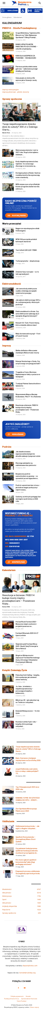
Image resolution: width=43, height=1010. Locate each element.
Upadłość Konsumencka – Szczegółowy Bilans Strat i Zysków (26, 839)
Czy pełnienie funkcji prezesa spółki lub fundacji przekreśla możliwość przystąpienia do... (27, 851)
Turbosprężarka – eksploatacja (27, 261)
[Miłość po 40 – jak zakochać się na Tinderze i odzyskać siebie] (8, 703)
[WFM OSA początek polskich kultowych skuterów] (8, 242)
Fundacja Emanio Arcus (11, 999)
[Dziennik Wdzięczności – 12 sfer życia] (8, 714)
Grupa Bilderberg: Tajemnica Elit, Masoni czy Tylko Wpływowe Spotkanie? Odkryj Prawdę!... (28, 35)
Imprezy (6, 345)
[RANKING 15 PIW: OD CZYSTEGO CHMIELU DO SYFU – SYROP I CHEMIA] (8, 801)
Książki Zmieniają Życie (14, 670)
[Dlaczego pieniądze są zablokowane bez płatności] (8, 466)
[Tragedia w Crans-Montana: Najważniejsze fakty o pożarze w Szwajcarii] (8, 375)
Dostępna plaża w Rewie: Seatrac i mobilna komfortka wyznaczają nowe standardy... (28, 175)
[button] (4, 3)
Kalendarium (8, 570)
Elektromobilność (11, 283)
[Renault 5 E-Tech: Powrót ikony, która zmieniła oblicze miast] (8, 326)
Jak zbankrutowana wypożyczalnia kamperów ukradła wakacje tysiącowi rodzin (28, 454)
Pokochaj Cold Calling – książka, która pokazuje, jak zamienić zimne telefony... (28, 677)
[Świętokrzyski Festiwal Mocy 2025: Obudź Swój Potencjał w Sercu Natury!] (8, 647)
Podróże (6, 446)
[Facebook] (18, 988)
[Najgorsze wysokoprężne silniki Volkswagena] (8, 231)
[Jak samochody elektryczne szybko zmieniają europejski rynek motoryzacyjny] (8, 291)
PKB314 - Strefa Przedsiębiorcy (19, 28)
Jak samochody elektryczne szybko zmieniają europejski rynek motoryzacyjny (26, 291)
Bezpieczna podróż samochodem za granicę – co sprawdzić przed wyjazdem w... (27, 476)
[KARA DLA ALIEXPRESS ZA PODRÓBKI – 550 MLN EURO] (8, 58)
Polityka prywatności (17, 996)
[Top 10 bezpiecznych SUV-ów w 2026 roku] (8, 790)
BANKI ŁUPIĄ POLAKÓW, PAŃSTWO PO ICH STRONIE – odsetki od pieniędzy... (26, 46)
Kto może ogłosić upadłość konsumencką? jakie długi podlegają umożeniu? (26, 862)
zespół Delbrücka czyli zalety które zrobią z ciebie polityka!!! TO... (27, 771)
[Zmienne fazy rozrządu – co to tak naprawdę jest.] (8, 274)
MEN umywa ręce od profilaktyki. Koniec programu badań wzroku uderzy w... (28, 186)
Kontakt (28, 996)
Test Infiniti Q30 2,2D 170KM (26, 250)
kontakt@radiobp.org (27, 973)
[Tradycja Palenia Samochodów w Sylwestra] (8, 386)
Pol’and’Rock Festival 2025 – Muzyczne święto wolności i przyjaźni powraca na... (26, 624)
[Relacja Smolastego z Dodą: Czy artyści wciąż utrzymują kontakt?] (8, 364)
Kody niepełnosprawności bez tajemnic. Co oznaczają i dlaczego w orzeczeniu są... (27, 164)
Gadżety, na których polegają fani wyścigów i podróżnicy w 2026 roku (28, 499)
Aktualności (6, 120)
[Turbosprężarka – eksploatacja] (8, 264)
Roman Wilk (6, 607)
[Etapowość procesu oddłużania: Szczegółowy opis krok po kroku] (8, 874)
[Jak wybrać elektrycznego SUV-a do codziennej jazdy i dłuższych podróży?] (8, 303)
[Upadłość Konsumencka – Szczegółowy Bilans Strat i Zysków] (8, 840)
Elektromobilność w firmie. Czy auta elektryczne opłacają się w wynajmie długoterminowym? (27, 314)
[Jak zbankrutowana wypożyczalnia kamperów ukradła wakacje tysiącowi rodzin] (8, 454)
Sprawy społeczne (12, 99)
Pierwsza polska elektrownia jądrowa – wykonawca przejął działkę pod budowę (26, 69)
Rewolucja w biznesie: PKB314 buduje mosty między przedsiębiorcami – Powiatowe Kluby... (18, 599)
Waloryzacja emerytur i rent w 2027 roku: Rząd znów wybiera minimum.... (27, 152)
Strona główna (6, 17)
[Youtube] (24, 988)
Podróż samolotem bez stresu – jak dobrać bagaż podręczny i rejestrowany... (28, 487)
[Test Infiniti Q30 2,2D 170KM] (8, 253)
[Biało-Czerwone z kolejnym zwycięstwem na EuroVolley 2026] (8, 761)
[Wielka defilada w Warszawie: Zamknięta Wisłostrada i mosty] (8, 353)
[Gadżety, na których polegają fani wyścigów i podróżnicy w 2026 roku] (8, 499)
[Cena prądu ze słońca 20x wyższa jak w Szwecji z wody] (8, 81)
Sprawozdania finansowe (29, 999)
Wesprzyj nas (18, 562)
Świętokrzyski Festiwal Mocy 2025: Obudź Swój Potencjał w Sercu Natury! (27, 646)
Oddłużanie (17, 434)
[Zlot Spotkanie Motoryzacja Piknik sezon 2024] (8, 811)
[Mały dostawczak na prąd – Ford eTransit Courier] (8, 336)
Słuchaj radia (18, 215)
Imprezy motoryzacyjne (10, 90)
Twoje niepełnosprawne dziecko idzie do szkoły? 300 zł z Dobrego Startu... (20, 127)
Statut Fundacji (21, 1001)
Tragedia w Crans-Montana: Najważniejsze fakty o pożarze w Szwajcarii (28, 374)
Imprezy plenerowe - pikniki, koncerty (15, 92)
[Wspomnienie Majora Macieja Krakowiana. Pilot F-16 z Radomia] (8, 397)
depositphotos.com (30, 966)
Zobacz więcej (34, 1007)
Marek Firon (6, 133)
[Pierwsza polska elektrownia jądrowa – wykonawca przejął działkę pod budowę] (8, 69)
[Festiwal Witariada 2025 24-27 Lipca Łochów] (8, 636)
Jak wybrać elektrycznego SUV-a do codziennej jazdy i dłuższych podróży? (28, 302)
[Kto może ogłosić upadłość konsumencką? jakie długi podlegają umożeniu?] (8, 863)
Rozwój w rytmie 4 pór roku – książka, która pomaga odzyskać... (26, 724)
